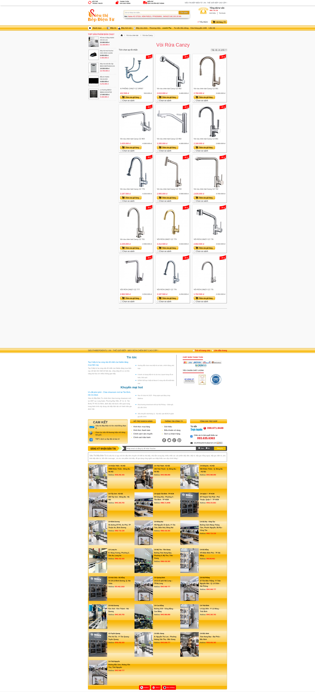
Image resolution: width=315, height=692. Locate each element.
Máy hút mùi (126, 28)
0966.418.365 (165, 531)
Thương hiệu (155, 28)
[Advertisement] (173, 328)
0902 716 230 (214, 10)
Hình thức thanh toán (141, 430)
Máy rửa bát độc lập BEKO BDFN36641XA (107, 65)
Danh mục (97, 28)
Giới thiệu (212, 13)
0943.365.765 (119, 503)
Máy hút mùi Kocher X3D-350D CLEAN (106, 52)
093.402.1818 (119, 587)
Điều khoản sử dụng (172, 430)
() (224, 22)
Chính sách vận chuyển (142, 434)
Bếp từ (113, 28)
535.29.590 (177, 16)
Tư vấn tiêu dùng (181, 28)
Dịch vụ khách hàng (172, 434)
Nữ (209, 448)
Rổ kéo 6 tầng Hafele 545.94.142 (107, 39)
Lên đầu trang (220, 350)
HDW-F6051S (146, 16)
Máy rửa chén (142, 28)
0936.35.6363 (211, 503)
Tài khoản (222, 13)
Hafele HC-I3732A (134, 16)
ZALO (157, 687)
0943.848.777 (165, 642)
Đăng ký (220, 448)
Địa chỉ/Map (171, 687)
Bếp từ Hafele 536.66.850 (104, 78)
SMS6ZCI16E (168, 16)
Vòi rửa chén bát (132, 35)
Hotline (146, 687)
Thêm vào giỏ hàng (131, 97)
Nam (202, 448)
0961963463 (210, 559)
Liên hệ (212, 28)
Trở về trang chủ (202, 350)
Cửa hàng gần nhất (198, 28)
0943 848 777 (165, 587)
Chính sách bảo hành (141, 437)
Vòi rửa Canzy (147, 35)
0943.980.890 (165, 475)
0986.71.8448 (165, 503)
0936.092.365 (119, 475)
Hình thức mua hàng (141, 427)
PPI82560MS (157, 16)
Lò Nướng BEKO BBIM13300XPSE (106, 91)
